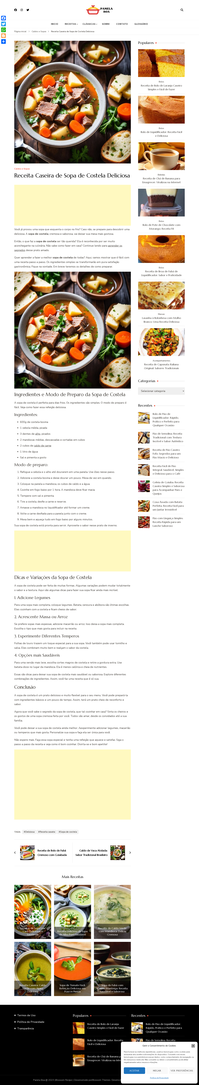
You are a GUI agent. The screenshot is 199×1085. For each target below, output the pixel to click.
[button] (193, 1045)
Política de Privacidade (159, 1078)
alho (37, 434)
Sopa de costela (68, 831)
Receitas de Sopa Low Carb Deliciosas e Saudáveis (32, 931)
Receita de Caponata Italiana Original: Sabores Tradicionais (161, 366)
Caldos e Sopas (22, 169)
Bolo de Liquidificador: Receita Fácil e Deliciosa (161, 133)
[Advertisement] (72, 205)
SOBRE (106, 24)
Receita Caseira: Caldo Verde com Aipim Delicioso (33, 988)
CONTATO (122, 24)
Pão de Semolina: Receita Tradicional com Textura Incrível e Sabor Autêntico (168, 437)
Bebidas (161, 174)
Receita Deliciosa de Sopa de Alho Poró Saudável (72, 933)
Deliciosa (30, 831)
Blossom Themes (101, 1080)
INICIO (54, 24)
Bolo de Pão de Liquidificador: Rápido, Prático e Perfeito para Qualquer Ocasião (166, 419)
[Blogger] (3, 36)
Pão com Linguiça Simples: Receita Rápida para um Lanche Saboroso (168, 521)
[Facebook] (3, 18)
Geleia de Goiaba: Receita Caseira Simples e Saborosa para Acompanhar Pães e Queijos (168, 488)
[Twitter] (3, 24)
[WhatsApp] (3, 30)
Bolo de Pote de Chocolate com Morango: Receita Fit (161, 226)
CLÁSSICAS (89, 24)
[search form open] (182, 9)
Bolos (161, 81)
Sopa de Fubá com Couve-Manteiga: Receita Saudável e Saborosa (112, 988)
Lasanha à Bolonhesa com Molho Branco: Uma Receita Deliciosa (161, 319)
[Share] (3, 41)
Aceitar (134, 1070)
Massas (161, 314)
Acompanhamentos (161, 360)
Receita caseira (47, 831)
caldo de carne (42, 445)
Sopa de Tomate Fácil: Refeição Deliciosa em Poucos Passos (72, 988)
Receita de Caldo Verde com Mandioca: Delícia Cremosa (112, 931)
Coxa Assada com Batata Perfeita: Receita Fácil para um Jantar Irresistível (168, 505)
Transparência (25, 1028)
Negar (157, 1070)
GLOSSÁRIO (141, 24)
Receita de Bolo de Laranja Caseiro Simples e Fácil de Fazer (161, 87)
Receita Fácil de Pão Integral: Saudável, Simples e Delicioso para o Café (168, 469)
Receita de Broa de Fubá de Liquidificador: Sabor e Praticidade (161, 273)
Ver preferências (182, 1070)
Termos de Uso (26, 1015)
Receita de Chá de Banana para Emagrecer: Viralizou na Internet (161, 180)
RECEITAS (70, 24)
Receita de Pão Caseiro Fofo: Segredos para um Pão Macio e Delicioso (167, 453)
